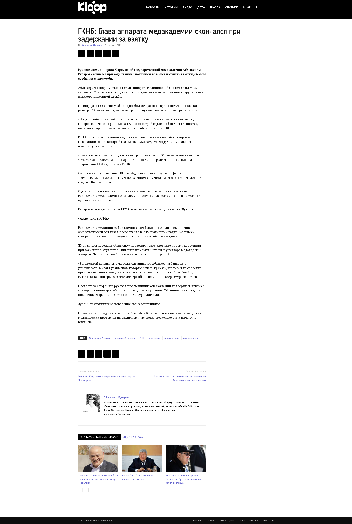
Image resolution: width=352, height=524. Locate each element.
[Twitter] (90, 53)
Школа (215, 7)
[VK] (98, 53)
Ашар (247, 7)
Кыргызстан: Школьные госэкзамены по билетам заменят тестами (180, 378)
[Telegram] (107, 53)
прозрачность (190, 338)
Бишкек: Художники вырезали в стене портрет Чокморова (107, 378)
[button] (269, 7)
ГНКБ (142, 338)
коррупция (154, 338)
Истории (171, 7)
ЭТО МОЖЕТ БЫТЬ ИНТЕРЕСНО (99, 437)
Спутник (231, 7)
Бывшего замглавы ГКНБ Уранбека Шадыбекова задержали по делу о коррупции (98, 479)
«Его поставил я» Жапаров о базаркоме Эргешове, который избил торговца (183, 479)
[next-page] (86, 490)
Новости (152, 7)
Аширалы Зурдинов (125, 338)
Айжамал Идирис (92, 44)
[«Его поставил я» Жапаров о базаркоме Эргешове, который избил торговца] (186, 458)
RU (257, 7)
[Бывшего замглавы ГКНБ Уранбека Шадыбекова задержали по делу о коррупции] (98, 458)
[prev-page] (80, 490)
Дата (201, 7)
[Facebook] (81, 53)
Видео (187, 7)
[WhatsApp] (115, 53)
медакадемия (171, 338)
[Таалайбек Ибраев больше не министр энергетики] (142, 458)
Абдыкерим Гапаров (100, 338)
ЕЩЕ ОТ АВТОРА (133, 437)
